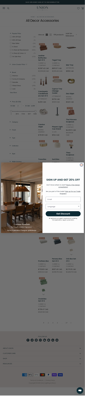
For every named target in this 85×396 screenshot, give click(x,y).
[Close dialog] (81, 164)
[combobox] (62, 206)
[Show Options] (79, 206)
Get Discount (63, 213)
